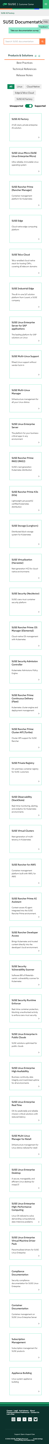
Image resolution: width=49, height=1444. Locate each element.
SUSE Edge (17, 220)
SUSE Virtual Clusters (23, 830)
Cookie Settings (38, 1439)
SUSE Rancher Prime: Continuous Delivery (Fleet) (23, 698)
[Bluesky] (35, 1419)
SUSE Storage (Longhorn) (25, 525)
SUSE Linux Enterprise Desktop (23, 1171)
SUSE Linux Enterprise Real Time (23, 1103)
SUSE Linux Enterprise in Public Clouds (24, 1036)
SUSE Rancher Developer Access (25, 934)
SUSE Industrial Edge (23, 288)
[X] (24, 1419)
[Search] (42, 41)
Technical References (24, 69)
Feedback (43, 27)
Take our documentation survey (25, 30)
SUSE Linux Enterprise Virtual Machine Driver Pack (23, 1240)
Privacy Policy (19, 1440)
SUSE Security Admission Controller (25, 663)
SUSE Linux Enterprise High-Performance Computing (23, 1206)
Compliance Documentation (20, 1273)
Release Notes (24, 75)
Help (46, 21)
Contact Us (35, 1412)
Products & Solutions (21, 55)
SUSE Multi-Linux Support (25, 356)
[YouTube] (13, 1419)
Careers (9, 1410)
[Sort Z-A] (39, 55)
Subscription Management (19, 1341)
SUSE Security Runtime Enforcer (24, 1002)
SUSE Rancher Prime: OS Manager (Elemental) (24, 629)
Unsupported (16, 106)
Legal (16, 1410)
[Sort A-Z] (35, 55)
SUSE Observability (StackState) (22, 798)
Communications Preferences (18, 1412)
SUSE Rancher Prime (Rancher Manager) (22, 188)
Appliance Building (22, 1372)
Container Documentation (20, 1307)
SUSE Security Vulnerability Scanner (23, 968)
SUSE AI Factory (7, 13)
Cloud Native (33, 86)
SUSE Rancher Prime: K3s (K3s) (25, 493)
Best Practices (25, 62)
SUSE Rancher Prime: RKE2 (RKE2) (23, 459)
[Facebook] (19, 1419)
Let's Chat (10, 1414)
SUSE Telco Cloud (21, 254)
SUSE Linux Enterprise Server (23, 426)
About (32, 1410)
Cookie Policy (30, 1440)
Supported (40, 106)
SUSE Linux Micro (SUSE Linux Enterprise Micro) (24, 154)
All (10, 86)
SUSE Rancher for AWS (24, 864)
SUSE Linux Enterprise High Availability (23, 1069)
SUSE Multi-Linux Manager (21, 392)
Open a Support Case (28, 1434)
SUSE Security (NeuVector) (25, 593)
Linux (19, 86)
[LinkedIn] (30, 1419)
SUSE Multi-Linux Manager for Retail (21, 1137)
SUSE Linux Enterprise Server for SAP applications (23, 325)
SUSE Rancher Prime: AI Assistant (24, 900)
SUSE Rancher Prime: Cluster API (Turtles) (23, 731)
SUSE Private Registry (23, 762)
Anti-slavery (24, 1410)
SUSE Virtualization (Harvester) (22, 561)
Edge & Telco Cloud (24, 92)
